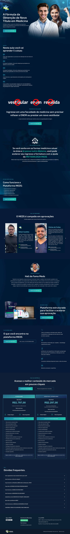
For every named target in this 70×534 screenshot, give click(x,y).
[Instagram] (10, 520)
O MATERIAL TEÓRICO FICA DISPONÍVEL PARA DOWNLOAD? (17, 507)
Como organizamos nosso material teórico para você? (16, 475)
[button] (4, 238)
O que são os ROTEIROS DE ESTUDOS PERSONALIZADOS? (16, 486)
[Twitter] (8, 520)
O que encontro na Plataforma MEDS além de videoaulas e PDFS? (18, 482)
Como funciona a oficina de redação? (12, 479)
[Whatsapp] (11, 520)
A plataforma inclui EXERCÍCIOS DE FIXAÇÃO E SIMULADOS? (17, 496)
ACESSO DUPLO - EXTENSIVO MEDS (51, 396)
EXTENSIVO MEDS (19, 396)
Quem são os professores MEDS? (11, 500)
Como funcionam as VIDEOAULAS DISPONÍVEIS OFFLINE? (16, 504)
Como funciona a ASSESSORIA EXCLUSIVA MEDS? (15, 493)
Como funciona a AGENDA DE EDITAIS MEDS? (14, 489)
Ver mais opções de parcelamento (19, 410)
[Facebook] (6, 520)
